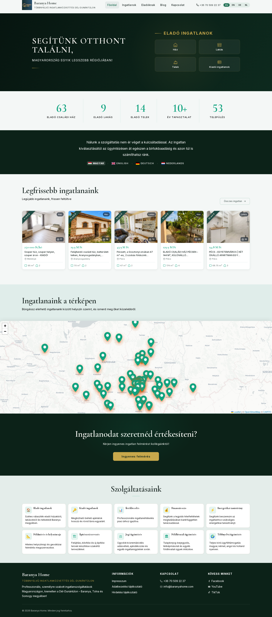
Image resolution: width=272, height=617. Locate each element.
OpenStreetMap (253, 411)
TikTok (215, 592)
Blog (163, 4)
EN (233, 5)
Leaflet (237, 411)
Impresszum (119, 581)
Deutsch (147, 163)
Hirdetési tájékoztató (124, 592)
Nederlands (175, 163)
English (122, 163)
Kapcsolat (177, 4)
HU (226, 5)
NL (246, 5)
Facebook (217, 581)
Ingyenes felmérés (136, 456)
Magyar (98, 163)
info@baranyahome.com (178, 586)
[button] (130, 391)
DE (240, 5)
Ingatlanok (129, 4)
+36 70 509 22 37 (175, 581)
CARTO (267, 411)
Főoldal (112, 4)
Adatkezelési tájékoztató (127, 586)
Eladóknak (148, 4)
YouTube (216, 586)
